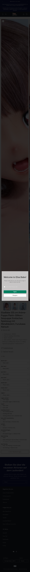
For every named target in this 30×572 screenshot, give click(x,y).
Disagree (15, 295)
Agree (15, 291)
